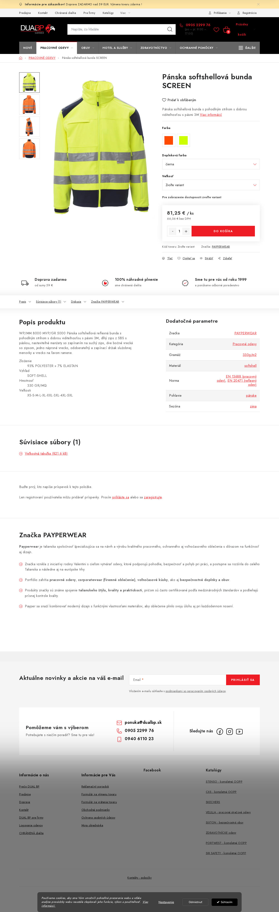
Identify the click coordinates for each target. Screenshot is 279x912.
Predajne (25, 13)
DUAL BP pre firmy (31, 818)
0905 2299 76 (198, 25)
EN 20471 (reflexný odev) (242, 382)
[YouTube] (239, 731)
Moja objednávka (92, 825)
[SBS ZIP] (26, 403)
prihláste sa (120, 497)
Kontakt (43, 13)
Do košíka (223, 231)
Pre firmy (89, 13)
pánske (251, 395)
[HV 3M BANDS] (27, 403)
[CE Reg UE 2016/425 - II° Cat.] (28, 403)
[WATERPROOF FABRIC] (23, 403)
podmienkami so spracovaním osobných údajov (196, 691)
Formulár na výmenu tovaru (99, 794)
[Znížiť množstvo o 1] (172, 231)
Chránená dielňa (65, 13)
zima (253, 406)
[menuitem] (27, 48)
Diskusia (76, 302)
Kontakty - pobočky (139, 878)
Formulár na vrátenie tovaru (99, 802)
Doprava (24, 802)
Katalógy (108, 13)
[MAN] (19, 403)
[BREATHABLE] (24, 403)
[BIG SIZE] (22, 403)
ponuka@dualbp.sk (143, 722)
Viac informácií (211, 114)
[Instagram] (229, 731)
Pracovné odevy (245, 344)
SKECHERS (213, 802)
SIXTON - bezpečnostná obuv (224, 822)
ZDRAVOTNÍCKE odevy (221, 833)
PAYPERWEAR (221, 247)
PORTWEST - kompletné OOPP (226, 843)
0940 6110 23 (139, 739)
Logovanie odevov (31, 825)
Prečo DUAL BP (29, 786)
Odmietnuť (195, 902)
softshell (250, 365)
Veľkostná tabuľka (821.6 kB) (46, 453)
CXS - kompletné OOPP (221, 792)
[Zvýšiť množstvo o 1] (186, 231)
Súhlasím (226, 902)
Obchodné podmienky (95, 810)
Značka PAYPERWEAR (105, 302)
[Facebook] (220, 731)
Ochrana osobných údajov (98, 818)
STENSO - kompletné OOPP (224, 782)
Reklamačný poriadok (95, 786)
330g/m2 (250, 354)
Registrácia (250, 13)
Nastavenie (166, 902)
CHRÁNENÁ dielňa (31, 833)
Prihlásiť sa (243, 680)
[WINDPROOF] (25, 403)
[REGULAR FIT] (21, 403)
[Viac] (247, 48)
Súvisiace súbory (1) (48, 302)
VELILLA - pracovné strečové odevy (228, 812)
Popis (22, 302)
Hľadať (170, 29)
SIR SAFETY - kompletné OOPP (226, 853)
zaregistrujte (153, 497)
